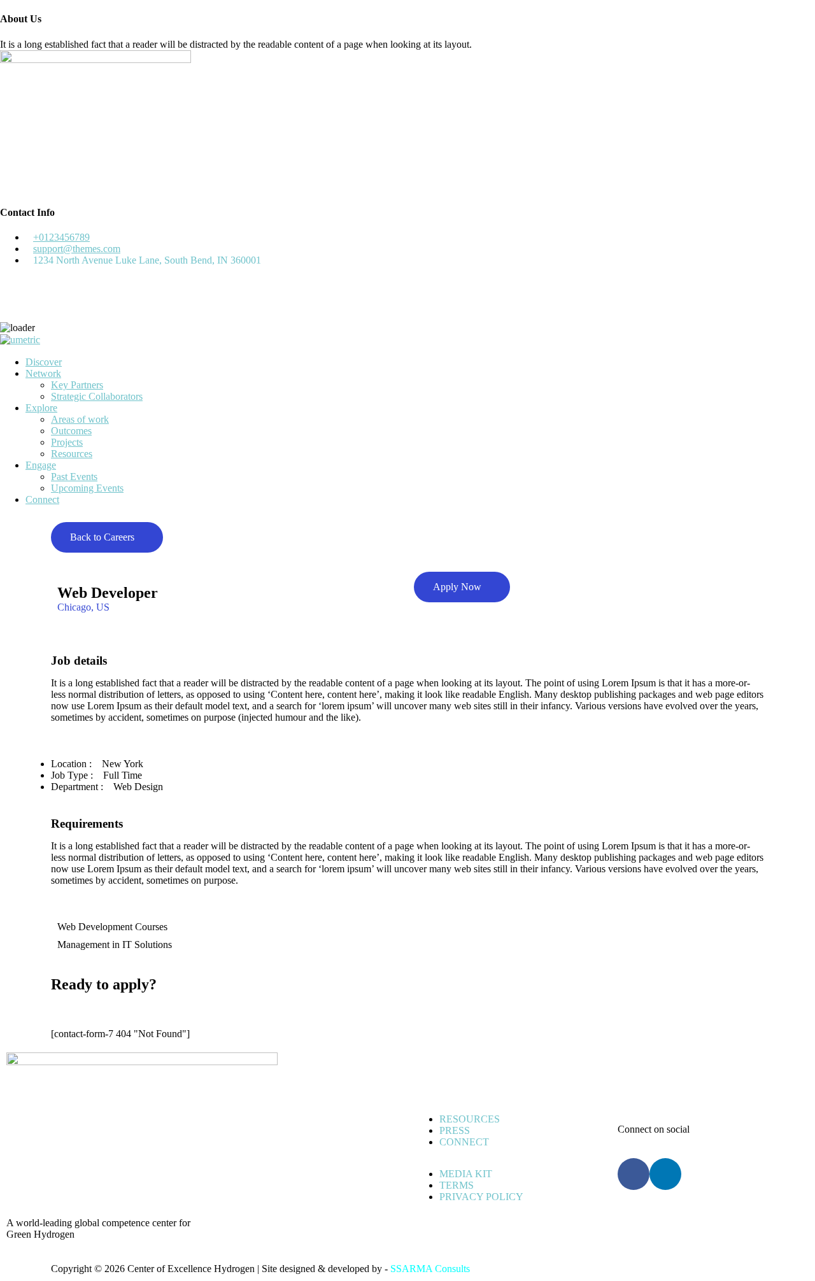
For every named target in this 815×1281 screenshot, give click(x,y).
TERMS (456, 1185)
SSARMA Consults (430, 1268)
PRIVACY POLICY (481, 1196)
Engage (40, 465)
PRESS (454, 1130)
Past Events (74, 476)
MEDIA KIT (465, 1173)
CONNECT (464, 1141)
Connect (42, 499)
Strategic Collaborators (97, 396)
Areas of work (80, 419)
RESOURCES (469, 1119)
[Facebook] (633, 1174)
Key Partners (77, 384)
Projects (67, 442)
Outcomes (71, 430)
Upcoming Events (87, 488)
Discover (43, 362)
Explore (41, 407)
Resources (71, 453)
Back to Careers (102, 537)
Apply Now (457, 586)
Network (43, 373)
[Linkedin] (665, 1174)
